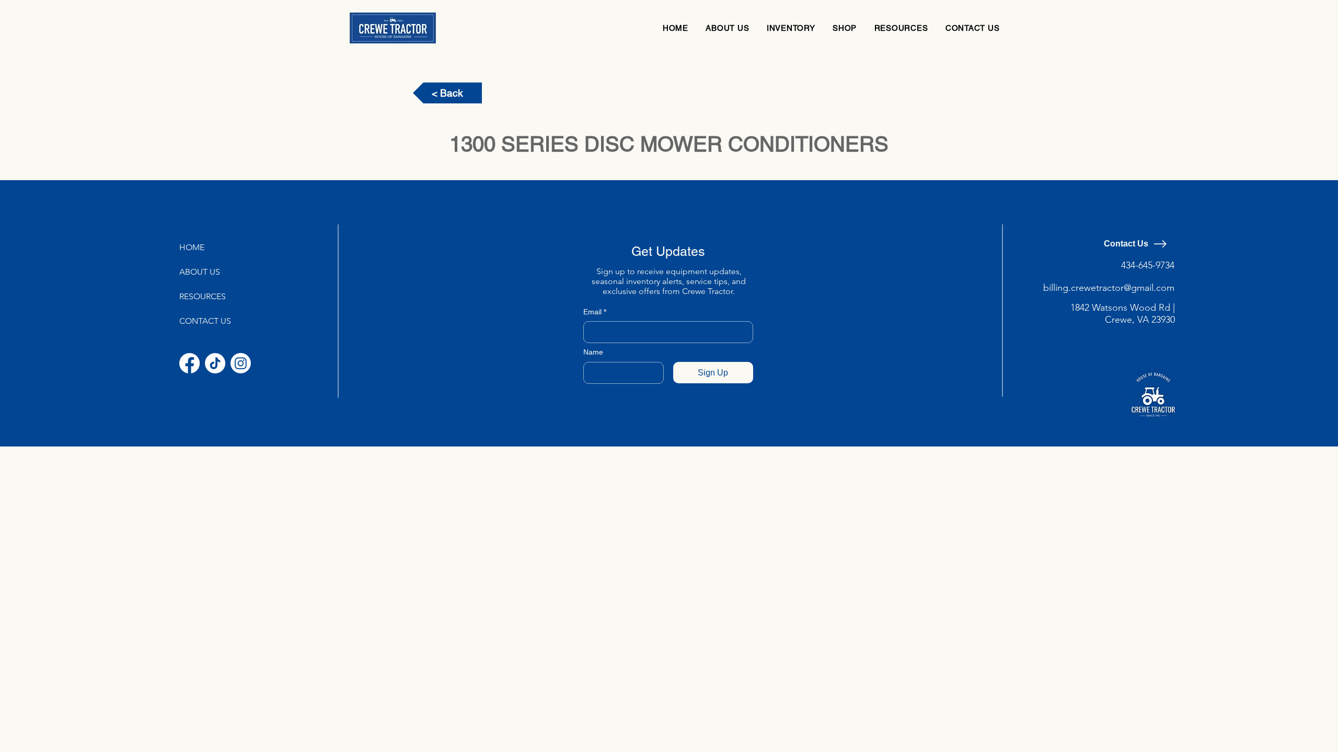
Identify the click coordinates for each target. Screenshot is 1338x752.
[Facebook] (189, 363)
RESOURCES (202, 296)
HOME (191, 247)
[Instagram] (240, 363)
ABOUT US (199, 272)
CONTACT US (205, 321)
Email (594, 312)
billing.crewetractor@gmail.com (1108, 287)
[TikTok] (215, 363)
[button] (791, 28)
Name (593, 352)
